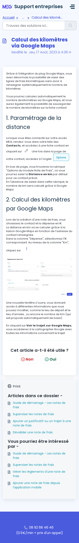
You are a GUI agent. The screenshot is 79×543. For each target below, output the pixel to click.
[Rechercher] (70, 25)
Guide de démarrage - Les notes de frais (39, 405)
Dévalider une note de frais (33, 432)
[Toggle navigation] (72, 6)
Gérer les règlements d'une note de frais (39, 474)
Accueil (9, 17)
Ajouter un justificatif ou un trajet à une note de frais (42, 423)
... (23, 17)
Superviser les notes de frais (33, 414)
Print (17, 386)
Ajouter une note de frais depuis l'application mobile (36, 485)
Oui (53, 359)
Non (29, 359)
